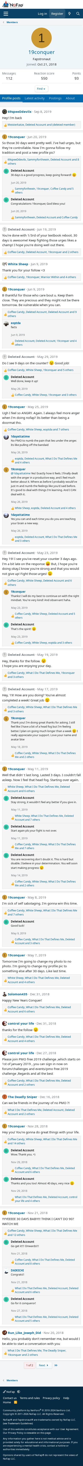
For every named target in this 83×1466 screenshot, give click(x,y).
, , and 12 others (42, 1233)
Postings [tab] (55, 98)
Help (66, 1398)
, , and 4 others (42, 277)
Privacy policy (51, 1398)
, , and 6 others (40, 583)
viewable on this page (38, 1432)
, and (41, 125)
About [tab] (70, 98)
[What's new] (69, 13)
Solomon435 (17, 994)
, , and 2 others (43, 252)
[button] (18, 1391)
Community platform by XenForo (36, 1410)
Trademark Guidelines (20, 1423)
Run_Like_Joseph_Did (24, 1333)
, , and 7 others (38, 429)
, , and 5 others (44, 190)
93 (76, 78)
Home (7, 1402)
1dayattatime (20, 436)
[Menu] (6, 13)
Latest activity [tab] (35, 98)
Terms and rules (30, 1398)
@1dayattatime (20, 473)
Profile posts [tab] (11, 98)
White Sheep (18, 264)
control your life (21, 1023)
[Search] (78, 13)
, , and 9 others (42, 314)
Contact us (10, 1398)
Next (42, 1365)
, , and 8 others (43, 162)
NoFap (11, 1392)
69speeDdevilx (19, 111)
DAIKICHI (17, 1270)
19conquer (16, 137)
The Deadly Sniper (22, 1097)
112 (9, 78)
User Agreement (69, 1429)
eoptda (16, 323)
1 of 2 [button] (29, 1365)
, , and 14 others (42, 1141)
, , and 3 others (46, 395)
